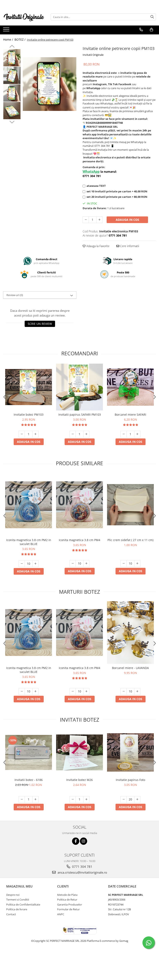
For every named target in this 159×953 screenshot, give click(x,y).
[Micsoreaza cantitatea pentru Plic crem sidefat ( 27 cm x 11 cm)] (123, 563)
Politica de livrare (16, 909)
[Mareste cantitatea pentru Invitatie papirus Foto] (137, 799)
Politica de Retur (67, 899)
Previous (11, 47)
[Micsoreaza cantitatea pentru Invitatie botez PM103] (22, 434)
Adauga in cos (127, 220)
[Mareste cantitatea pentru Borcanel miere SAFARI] (137, 434)
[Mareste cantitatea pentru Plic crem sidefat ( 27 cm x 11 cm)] (137, 563)
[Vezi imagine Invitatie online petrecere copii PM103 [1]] (11, 75)
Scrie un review (40, 324)
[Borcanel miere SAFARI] (130, 387)
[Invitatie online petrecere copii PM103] (49, 84)
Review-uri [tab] (14, 295)
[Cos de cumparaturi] (151, 29)
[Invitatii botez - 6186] (28, 752)
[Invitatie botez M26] (79, 752)
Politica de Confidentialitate (23, 904)
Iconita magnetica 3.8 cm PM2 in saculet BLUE (28, 542)
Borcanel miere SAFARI (130, 414)
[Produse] (6, 31)
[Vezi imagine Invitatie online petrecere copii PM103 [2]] (11, 93)
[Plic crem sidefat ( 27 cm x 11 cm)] (130, 504)
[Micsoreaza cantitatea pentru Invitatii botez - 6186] (22, 799)
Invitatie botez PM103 (28, 414)
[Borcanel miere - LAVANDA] (130, 632)
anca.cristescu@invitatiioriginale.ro (82, 872)
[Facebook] (75, 841)
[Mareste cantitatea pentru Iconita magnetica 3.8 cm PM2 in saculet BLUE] (35, 563)
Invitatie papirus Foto (130, 780)
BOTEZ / (20, 39)
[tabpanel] (49, 84)
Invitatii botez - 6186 (28, 780)
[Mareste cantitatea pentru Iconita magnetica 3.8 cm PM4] (86, 563)
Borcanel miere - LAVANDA (130, 668)
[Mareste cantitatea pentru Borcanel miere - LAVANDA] (137, 691)
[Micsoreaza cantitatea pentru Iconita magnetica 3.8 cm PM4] (73, 563)
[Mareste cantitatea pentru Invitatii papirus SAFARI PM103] (86, 434)
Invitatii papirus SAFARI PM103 (79, 414)
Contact (11, 914)
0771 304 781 (81, 866)
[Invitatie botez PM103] (28, 387)
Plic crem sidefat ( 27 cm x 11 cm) (130, 540)
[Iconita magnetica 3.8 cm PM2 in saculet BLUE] (28, 504)
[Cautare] (152, 16)
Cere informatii (129, 246)
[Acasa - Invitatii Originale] (24, 16)
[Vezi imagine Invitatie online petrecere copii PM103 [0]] (11, 57)
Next (11, 121)
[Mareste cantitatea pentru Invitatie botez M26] (86, 799)
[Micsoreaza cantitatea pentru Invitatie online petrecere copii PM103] (86, 219)
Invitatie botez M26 (79, 780)
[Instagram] (83, 841)
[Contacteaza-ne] (141, 29)
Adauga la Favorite (98, 246)
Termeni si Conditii (17, 899)
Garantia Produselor (69, 904)
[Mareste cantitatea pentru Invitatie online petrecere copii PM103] (99, 219)
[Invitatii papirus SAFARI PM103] (79, 387)
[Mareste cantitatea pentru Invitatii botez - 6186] (35, 799)
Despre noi (12, 895)
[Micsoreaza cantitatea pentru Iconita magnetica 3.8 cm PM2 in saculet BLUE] (22, 563)
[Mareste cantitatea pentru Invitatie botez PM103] (35, 434)
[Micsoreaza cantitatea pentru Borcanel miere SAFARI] (123, 434)
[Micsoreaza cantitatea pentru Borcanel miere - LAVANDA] (123, 691)
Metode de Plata (67, 895)
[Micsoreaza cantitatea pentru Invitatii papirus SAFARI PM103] (73, 434)
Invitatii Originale (93, 55)
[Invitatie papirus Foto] (130, 752)
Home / (8, 39)
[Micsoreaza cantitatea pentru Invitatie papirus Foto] (123, 799)
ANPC (60, 914)
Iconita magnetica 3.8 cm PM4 (79, 540)
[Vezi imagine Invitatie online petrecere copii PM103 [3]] (11, 110)
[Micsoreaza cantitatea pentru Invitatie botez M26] (73, 799)
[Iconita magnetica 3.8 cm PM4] (79, 504)
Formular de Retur (68, 909)
